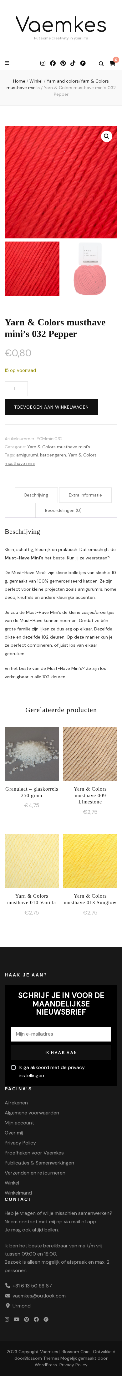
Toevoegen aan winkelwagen (51, 407)
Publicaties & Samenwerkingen (39, 1162)
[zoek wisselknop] (101, 64)
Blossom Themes (41, 1358)
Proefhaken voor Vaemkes (34, 1152)
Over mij (14, 1132)
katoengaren (53, 455)
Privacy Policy (20, 1142)
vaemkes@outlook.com (39, 1295)
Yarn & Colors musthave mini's (58, 447)
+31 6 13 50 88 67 (32, 1285)
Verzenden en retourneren (35, 1173)
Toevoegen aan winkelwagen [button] (31, 754)
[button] (106, 136)
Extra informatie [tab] (85, 495)
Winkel (12, 1183)
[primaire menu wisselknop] (8, 63)
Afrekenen (16, 1102)
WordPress (46, 1365)
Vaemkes (61, 25)
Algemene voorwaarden (32, 1112)
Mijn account (19, 1122)
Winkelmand (18, 1193)
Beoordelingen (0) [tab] (63, 510)
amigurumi (27, 455)
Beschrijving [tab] (36, 495)
